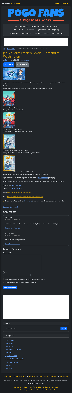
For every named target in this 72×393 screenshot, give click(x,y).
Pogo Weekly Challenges (13, 349)
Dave (6, 60)
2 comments (25, 60)
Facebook (18, 390)
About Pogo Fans (51, 390)
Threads (33, 390)
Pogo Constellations (11, 362)
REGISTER (65, 3)
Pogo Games (8, 377)
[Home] (4, 49)
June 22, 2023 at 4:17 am (12, 220)
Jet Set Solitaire (43, 178)
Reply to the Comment (12, 228)
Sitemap (48, 387)
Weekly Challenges (20, 377)
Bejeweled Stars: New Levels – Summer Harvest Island (25, 197)
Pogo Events (9, 343)
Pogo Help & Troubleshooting (14, 359)
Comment (7, 253)
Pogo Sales (8, 365)
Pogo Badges (9, 346)
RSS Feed (55, 387)
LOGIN (57, 3)
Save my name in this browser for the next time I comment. (25, 279)
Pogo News (8, 353)
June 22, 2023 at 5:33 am (12, 235)
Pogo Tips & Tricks (11, 356)
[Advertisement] (36, 42)
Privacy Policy (27, 387)
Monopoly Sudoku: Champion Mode (19, 193)
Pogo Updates (11, 49)
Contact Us (18, 387)
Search (64, 328)
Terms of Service (38, 387)
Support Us (41, 390)
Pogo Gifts (8, 368)
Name (5, 272)
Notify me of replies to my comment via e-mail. (20, 283)
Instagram (25, 390)
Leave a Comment (10, 207)
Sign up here (27, 201)
